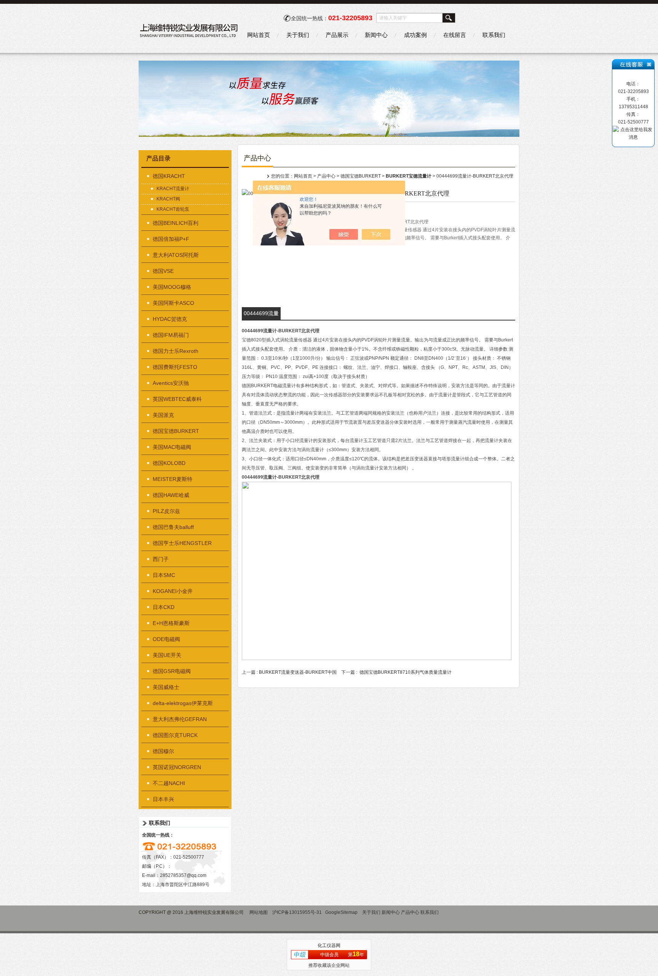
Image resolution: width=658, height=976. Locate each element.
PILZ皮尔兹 (166, 511)
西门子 (161, 559)
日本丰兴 (163, 799)
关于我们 (297, 35)
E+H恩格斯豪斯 (171, 623)
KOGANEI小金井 (173, 591)
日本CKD (163, 607)
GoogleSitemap (341, 912)
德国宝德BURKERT (176, 431)
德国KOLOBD (169, 463)
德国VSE (163, 271)
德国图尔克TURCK (175, 735)
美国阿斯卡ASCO (173, 303)
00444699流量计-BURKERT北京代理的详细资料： (261, 315)
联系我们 (493, 35)
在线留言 (454, 35)
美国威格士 (166, 687)
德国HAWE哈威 (171, 495)
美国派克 (163, 415)
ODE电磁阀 (166, 639)
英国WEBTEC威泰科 (177, 399)
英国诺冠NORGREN (177, 767)
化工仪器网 (329, 945)
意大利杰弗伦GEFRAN (180, 719)
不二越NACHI (169, 783)
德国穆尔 (163, 751)
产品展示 (337, 35)
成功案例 (415, 35)
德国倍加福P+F (171, 239)
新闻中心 (376, 35)
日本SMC (164, 575)
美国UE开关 (167, 655)
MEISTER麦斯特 (172, 479)
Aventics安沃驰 (171, 383)
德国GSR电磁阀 (172, 671)
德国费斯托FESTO (175, 367)
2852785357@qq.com (183, 875)
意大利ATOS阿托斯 (176, 255)
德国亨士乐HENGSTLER (182, 543)
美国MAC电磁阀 (172, 447)
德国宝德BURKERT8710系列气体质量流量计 (405, 672)
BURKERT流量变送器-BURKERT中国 (298, 672)
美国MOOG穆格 (172, 287)
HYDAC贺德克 (170, 319)
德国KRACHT (169, 176)
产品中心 (326, 176)
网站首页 (258, 35)
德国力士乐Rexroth (175, 351)
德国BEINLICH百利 (175, 223)
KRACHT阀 (168, 199)
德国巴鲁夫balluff (173, 527)
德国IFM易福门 (171, 335)
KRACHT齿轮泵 (173, 209)
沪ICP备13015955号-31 (297, 912)
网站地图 (258, 912)
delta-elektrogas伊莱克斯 (183, 703)
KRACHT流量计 (173, 188)
